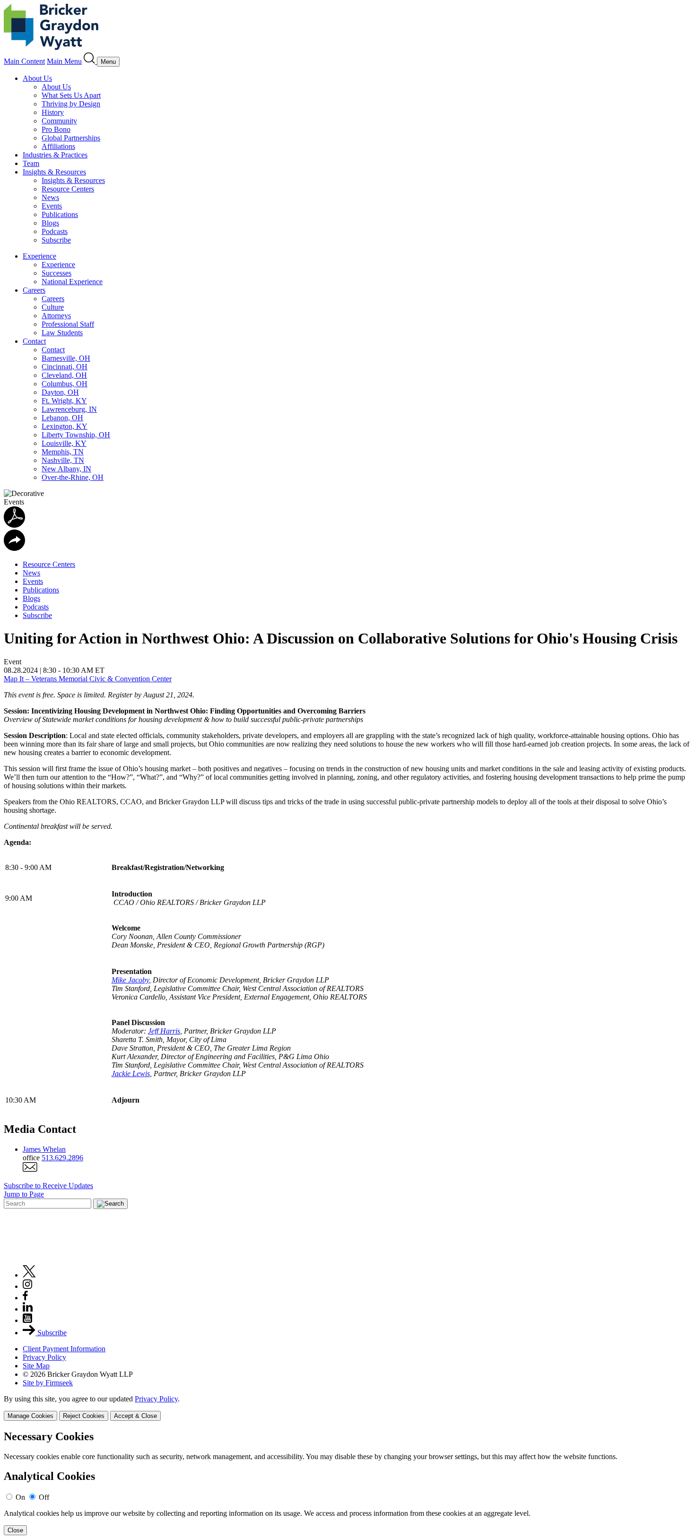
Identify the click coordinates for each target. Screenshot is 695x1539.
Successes (56, 273)
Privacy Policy (44, 1357)
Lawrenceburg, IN (69, 409)
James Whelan (44, 1149)
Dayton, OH (60, 392)
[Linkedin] (28, 1309)
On (20, 1497)
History (53, 112)
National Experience (72, 282)
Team (31, 163)
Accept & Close (135, 1415)
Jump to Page (24, 1194)
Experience (39, 256)
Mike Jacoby (130, 980)
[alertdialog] (347, 1483)
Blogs (50, 223)
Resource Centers (68, 189)
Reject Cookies (83, 1415)
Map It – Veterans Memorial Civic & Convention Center (88, 679)
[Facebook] (25, 1298)
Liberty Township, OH (76, 435)
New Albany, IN (66, 469)
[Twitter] (29, 1275)
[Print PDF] (14, 525)
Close (15, 1530)
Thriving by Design (71, 104)
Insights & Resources (54, 172)
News (50, 197)
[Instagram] (28, 1286)
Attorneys (56, 316)
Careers (34, 290)
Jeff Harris (164, 1031)
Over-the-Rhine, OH (73, 477)
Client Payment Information (64, 1349)
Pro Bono (56, 129)
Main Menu (64, 61)
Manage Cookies (30, 1415)
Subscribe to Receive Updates (48, 1186)
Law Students (62, 333)
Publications (60, 214)
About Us (37, 78)
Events (52, 206)
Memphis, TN (63, 452)
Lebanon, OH (62, 418)
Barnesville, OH (66, 358)
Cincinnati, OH (64, 367)
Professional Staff (68, 324)
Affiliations (58, 146)
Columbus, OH (64, 384)
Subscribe (56, 240)
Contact (34, 341)
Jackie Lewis (131, 1073)
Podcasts (55, 231)
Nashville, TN (63, 460)
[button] (14, 548)
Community (59, 121)
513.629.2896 (62, 1158)
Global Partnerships (71, 138)
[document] (347, 1483)
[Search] (90, 61)
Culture (53, 307)
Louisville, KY (64, 443)
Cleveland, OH (64, 375)
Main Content (24, 61)
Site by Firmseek (48, 1383)
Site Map (36, 1366)
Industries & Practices (55, 155)
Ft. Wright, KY (64, 401)
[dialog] (347, 1408)
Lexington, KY (64, 426)
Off (44, 1497)
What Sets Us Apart (71, 95)
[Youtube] (27, 1320)
